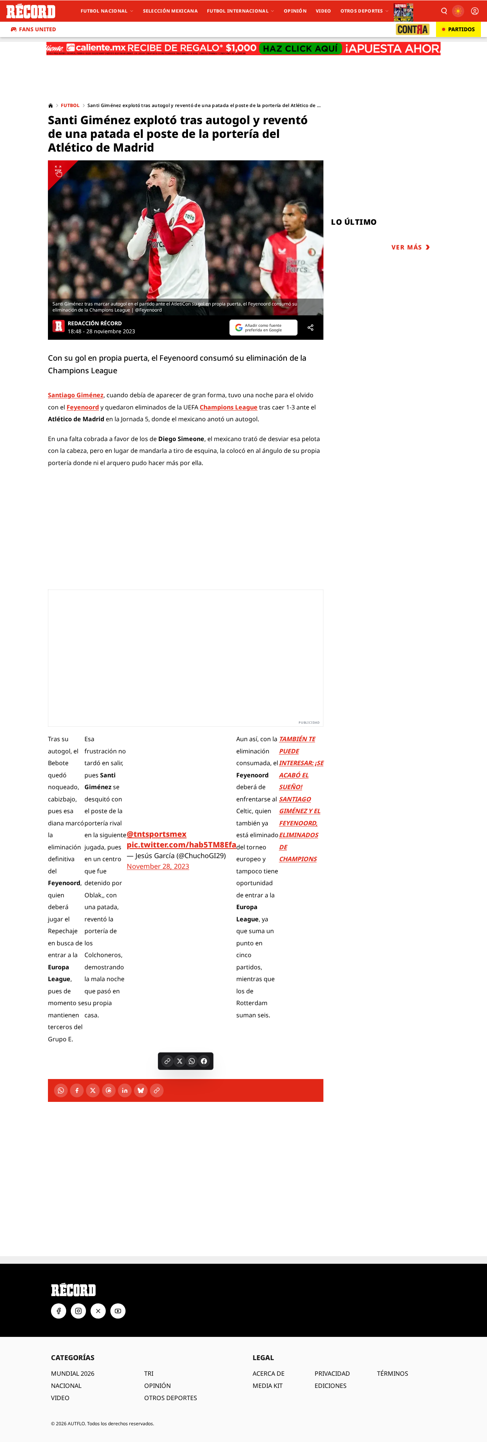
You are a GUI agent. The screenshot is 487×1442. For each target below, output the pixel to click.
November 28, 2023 (158, 866)
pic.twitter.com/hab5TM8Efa (181, 844)
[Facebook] (77, 1090)
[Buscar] (443, 11)
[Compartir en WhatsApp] (192, 1061)
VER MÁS (407, 247)
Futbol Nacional (104, 11)
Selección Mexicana (170, 11)
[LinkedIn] (125, 1090)
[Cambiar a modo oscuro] (458, 11)
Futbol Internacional (238, 11)
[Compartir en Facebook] (204, 1061)
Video (323, 11)
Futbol (70, 105)
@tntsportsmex (156, 834)
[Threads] (109, 1090)
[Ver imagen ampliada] (185, 237)
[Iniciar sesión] (475, 11)
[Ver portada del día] (403, 11)
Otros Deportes (362, 11)
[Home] (50, 105)
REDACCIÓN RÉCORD (95, 323)
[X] (93, 1090)
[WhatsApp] (61, 1090)
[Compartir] (310, 327)
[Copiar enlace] (167, 1061)
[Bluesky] (141, 1090)
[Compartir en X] (179, 1061)
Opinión (295, 11)
